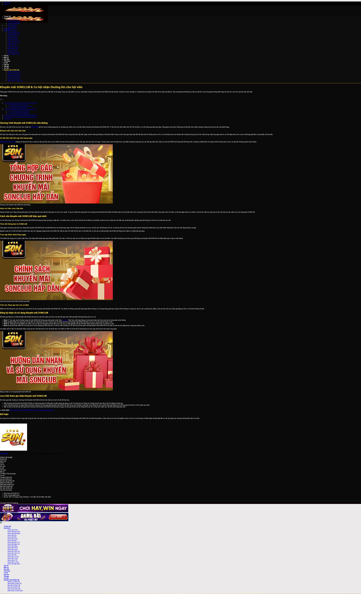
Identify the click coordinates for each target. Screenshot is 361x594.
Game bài (7, 528)
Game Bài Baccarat (14, 532)
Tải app (6, 576)
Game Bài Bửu (12, 537)
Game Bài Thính (13, 558)
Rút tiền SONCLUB (14, 587)
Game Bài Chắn (12, 546)
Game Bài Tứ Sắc (13, 557)
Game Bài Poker (13, 530)
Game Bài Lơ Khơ (13, 562)
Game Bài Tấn (12, 555)
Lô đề (6, 573)
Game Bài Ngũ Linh (14, 544)
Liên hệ (6, 574)
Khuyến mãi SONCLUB (11, 580)
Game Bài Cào (12, 535)
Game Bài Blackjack (14, 533)
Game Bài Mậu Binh (14, 564)
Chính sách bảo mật (14, 589)
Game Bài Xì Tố (12, 560)
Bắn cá (6, 567)
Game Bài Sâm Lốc (14, 542)
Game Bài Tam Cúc (14, 553)
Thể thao (7, 571)
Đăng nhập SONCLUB (14, 583)
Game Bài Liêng (13, 549)
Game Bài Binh (12, 540)
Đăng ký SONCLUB (14, 582)
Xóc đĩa (6, 569)
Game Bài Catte (13, 539)
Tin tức (6, 578)
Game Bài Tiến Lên (14, 551)
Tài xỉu (6, 566)
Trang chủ (7, 526)
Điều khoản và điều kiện (15, 591)
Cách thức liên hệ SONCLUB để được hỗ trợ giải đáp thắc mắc (32, 410)
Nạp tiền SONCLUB (14, 585)
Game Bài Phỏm (13, 548)
